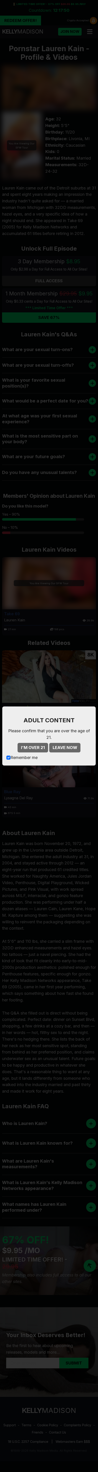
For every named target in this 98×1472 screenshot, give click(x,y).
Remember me (24, 757)
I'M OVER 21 (33, 747)
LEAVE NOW (65, 747)
